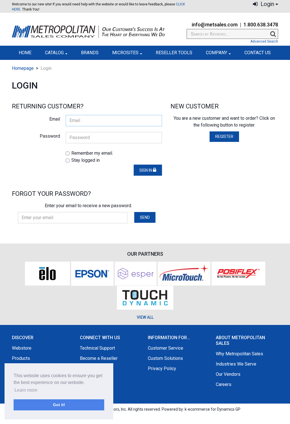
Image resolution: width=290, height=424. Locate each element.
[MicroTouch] (184, 273)
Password (50, 136)
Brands (90, 52)
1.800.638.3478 (261, 25)
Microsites (125, 52)
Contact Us (257, 52)
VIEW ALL (145, 317)
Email (54, 119)
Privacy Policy (162, 368)
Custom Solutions (165, 358)
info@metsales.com (215, 25)
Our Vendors (228, 374)
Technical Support (97, 348)
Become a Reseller (99, 358)
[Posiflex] (238, 273)
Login (267, 4)
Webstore (21, 348)
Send (145, 217)
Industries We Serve (236, 364)
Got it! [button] (59, 404)
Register (224, 136)
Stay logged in (85, 160)
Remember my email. (92, 153)
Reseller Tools (174, 52)
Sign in (146, 170)
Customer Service (165, 348)
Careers (223, 384)
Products (21, 358)
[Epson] (92, 273)
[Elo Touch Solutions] (47, 273)
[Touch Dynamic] (145, 297)
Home (25, 52)
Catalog (54, 52)
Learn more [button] (25, 390)
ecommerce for (214, 409)
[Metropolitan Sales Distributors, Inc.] (88, 32)
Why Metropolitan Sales (239, 353)
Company (216, 52)
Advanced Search (264, 41)
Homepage (23, 68)
